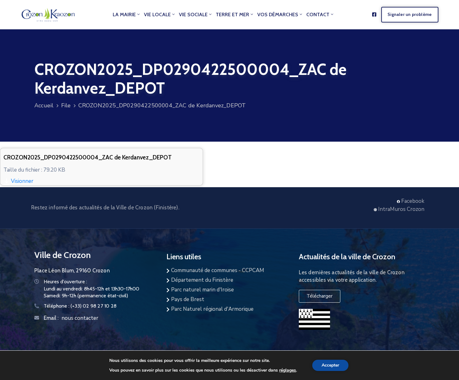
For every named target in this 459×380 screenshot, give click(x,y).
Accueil (43, 105)
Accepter (330, 365)
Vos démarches (277, 14)
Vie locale (157, 14)
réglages (287, 370)
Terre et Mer (232, 14)
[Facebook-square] (374, 14)
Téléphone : (80, 306)
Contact (317, 14)
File (66, 105)
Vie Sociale (193, 14)
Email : (51, 318)
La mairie (124, 14)
